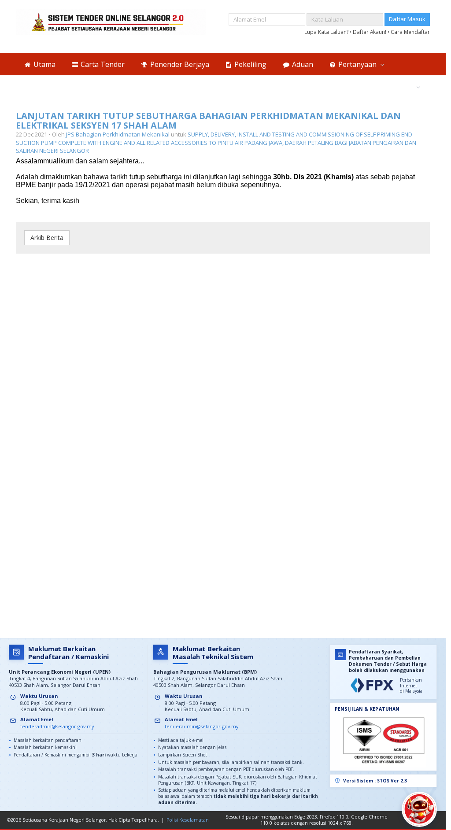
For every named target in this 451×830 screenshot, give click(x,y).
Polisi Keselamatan (187, 820)
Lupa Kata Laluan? (327, 31)
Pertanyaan (357, 64)
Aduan (301, 64)
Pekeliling (249, 64)
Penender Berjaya (178, 64)
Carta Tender (102, 64)
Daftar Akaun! (370, 31)
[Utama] (111, 22)
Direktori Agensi (385, 87)
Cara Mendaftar (410, 31)
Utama (43, 64)
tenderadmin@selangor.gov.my (57, 726)
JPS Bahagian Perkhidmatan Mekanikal (118, 134)
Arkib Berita (46, 237)
